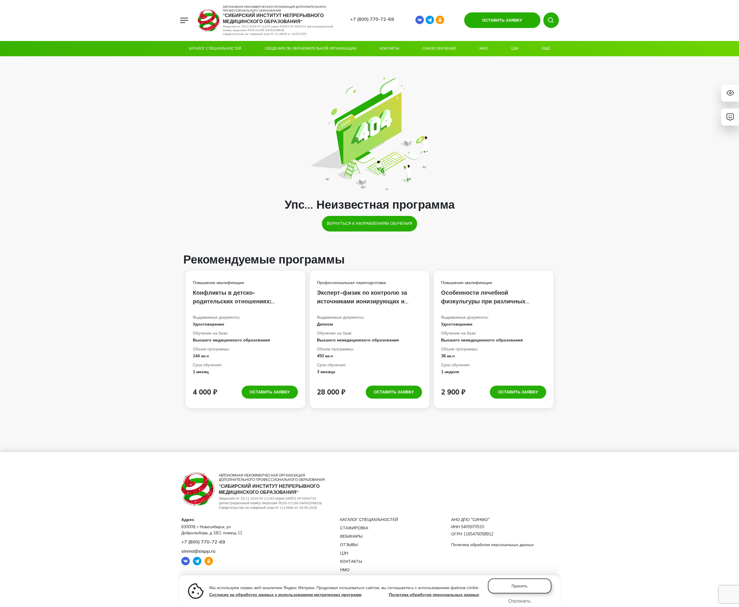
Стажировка (354, 528)
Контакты (389, 48)
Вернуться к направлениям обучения (369, 223)
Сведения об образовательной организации (311, 48)
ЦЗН (515, 48)
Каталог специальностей (215, 48)
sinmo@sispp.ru (198, 551)
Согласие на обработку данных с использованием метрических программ (285, 594)
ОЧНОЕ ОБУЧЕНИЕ (439, 48)
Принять (519, 586)
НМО (483, 48)
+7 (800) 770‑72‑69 (372, 19)
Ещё (546, 48)
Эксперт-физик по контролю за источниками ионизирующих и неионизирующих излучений (362, 301)
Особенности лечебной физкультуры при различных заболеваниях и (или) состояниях (489, 301)
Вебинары (351, 536)
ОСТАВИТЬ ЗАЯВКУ (502, 20)
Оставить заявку (270, 392)
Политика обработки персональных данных (434, 594)
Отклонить (519, 601)
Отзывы (349, 544)
